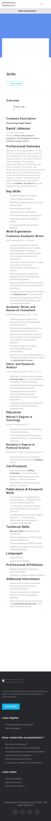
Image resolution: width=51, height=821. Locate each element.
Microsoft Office (17, 531)
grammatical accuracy (23, 360)
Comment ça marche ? (15, 786)
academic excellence (24, 183)
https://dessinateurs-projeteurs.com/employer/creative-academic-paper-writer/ (23, 138)
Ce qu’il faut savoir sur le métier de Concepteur (25, 752)
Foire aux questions (13, 779)
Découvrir (11, 706)
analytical (39, 460)
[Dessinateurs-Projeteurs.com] (14, 4)
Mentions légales (12, 728)
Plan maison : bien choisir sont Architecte (22, 748)
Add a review (16, 83)
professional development (24, 604)
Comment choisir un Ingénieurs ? (19, 755)
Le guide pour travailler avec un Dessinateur (23, 763)
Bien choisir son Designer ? (16, 744)
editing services (20, 294)
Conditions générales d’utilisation (19, 725)
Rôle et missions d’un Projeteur (18, 759)
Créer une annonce (26, 11)
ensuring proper (16, 379)
